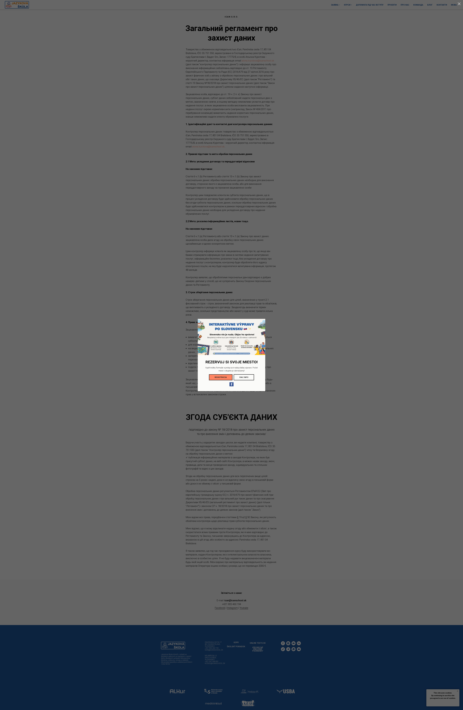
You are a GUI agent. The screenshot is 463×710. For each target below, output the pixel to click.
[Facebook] (231, 384)
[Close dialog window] (459, 3)
